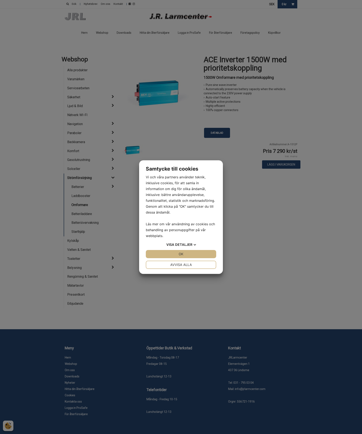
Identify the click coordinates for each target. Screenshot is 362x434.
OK (181, 254)
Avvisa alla (181, 265)
